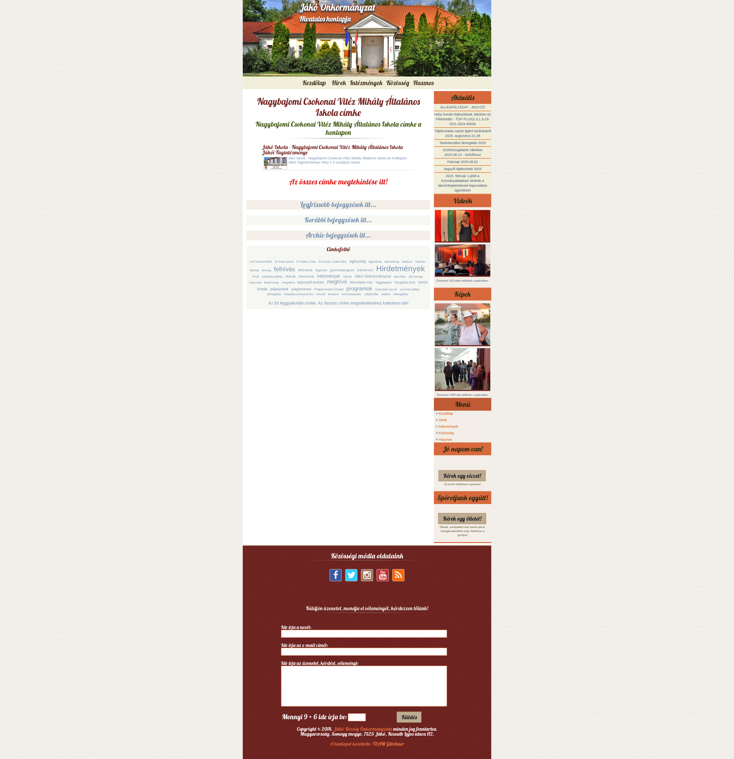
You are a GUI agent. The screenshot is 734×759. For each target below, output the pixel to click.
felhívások (305, 270)
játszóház (400, 276)
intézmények (328, 276)
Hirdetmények (400, 268)
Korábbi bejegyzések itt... (338, 219)
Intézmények (448, 426)
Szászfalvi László (386, 289)
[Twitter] (351, 576)
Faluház (420, 261)
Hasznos (445, 439)
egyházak (375, 261)
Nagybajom (384, 282)
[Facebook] (335, 576)
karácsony (271, 282)
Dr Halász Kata (306, 261)
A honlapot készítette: (367, 744)
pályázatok (279, 289)
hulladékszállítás (272, 276)
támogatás (274, 294)
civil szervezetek (260, 261)
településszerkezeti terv (299, 294)
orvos (423, 282)
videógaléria (400, 294)
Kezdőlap (314, 83)
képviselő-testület (311, 282)
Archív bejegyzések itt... (338, 235)
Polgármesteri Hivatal (328, 289)
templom (333, 294)
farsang (266, 270)
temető (321, 294)
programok (359, 289)
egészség (357, 261)
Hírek (443, 420)
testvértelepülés (351, 294)
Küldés (409, 717)
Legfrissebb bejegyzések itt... (338, 204)
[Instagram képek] (367, 576)
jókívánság (415, 276)
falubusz (407, 261)
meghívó (337, 282)
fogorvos (321, 270)
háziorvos (365, 270)
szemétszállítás (410, 289)
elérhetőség (392, 261)
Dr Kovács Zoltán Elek (332, 261)
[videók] (383, 576)
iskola (347, 276)
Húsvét (290, 276)
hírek (255, 276)
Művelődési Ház (361, 282)
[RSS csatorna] (398, 576)
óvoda (262, 289)
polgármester (301, 289)
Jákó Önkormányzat (372, 276)
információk (306, 276)
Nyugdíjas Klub (405, 282)
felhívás (284, 269)
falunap (254, 270)
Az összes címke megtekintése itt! (338, 181)
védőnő (385, 294)
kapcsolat (255, 282)
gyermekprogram (342, 270)
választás (371, 294)
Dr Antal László (284, 261)
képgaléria (288, 282)
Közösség (446, 433)
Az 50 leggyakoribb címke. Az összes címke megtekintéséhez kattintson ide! (338, 303)
